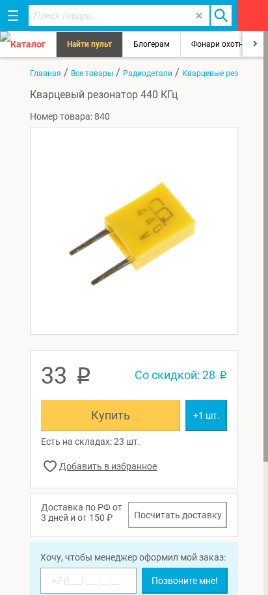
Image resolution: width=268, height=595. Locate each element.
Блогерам (151, 44)
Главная (45, 73)
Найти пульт (89, 44)
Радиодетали (147, 73)
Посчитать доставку (178, 515)
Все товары (92, 73)
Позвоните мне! (185, 580)
